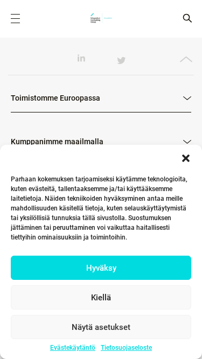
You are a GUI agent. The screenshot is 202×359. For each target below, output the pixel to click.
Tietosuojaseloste (126, 347)
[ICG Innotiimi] (101, 19)
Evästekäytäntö (72, 347)
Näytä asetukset (101, 327)
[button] (185, 158)
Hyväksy (101, 268)
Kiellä (101, 297)
